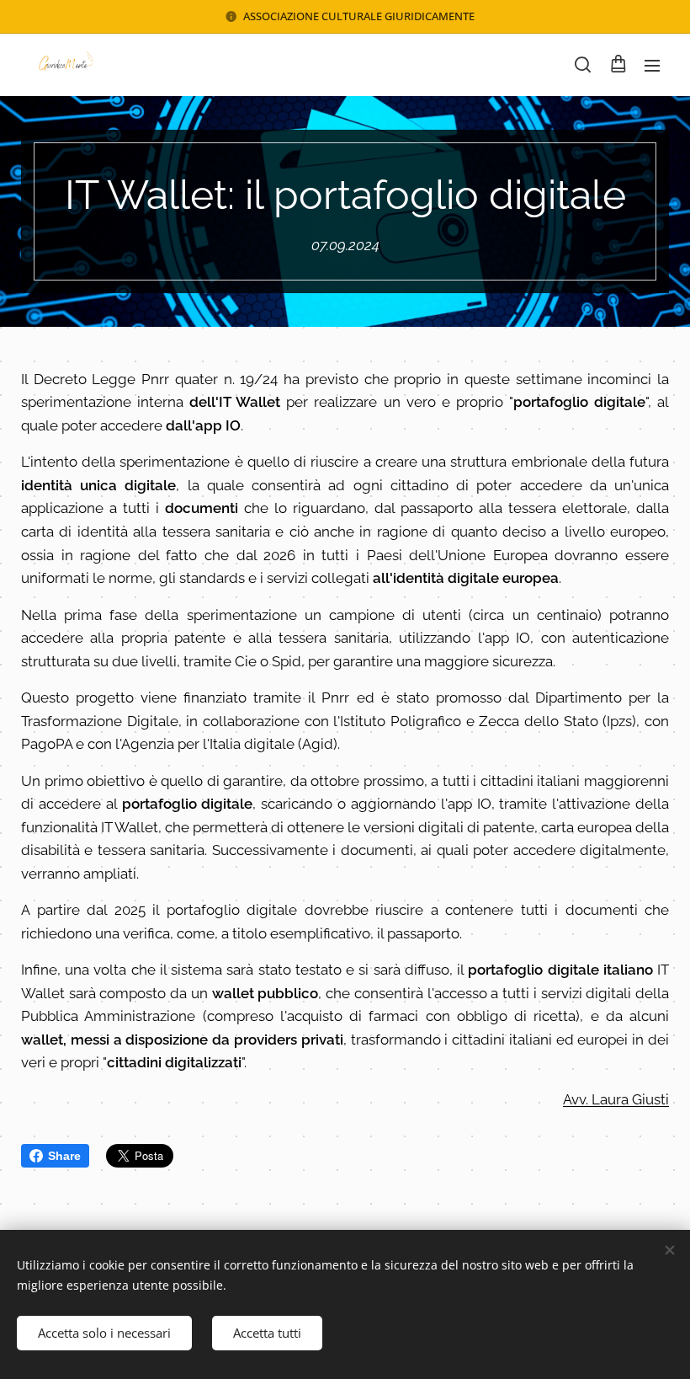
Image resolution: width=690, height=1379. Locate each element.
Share (64, 1156)
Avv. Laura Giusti (616, 1099)
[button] (583, 65)
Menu (652, 65)
